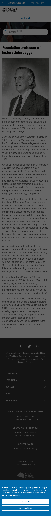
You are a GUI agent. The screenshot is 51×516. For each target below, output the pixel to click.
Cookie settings (25, 508)
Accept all (25, 501)
